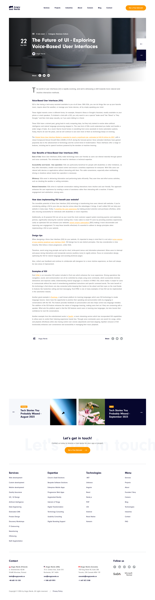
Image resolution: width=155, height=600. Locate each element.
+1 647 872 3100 (84, 580)
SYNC (38, 275)
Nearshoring (13, 531)
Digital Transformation (55, 507)
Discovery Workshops (16, 521)
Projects (57, 8)
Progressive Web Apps (56, 492)
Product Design (14, 517)
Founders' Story (130, 492)
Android (89, 512)
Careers (90, 8)
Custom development (16, 483)
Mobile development (16, 487)
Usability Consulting (55, 517)
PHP (87, 502)
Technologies (129, 507)
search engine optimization (80, 223)
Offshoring (12, 536)
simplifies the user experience (66, 209)
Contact (109, 8)
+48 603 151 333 (15, 580)
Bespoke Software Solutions (58, 483)
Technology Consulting (56, 512)
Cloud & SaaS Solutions (56, 478)
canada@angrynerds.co (88, 576)
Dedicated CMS (14, 512)
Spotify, (70, 316)
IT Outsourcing (14, 526)
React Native (90, 517)
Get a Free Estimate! (136, 8)
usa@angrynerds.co (51, 576)
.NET (87, 478)
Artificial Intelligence (16, 502)
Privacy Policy (58, 591)
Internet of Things (54, 502)
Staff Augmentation (16, 541)
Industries (69, 8)
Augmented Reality (54, 497)
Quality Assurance (15, 492)
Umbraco (89, 483)
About (80, 8)
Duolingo (54, 297)
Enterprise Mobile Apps (56, 487)
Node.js (89, 497)
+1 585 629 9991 (49, 580)
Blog (99, 8)
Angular (89, 487)
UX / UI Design (14, 497)
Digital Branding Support (56, 521)
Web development (15, 478)
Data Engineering (15, 507)
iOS (87, 507)
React (88, 492)
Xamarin (89, 521)
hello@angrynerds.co (17, 576)
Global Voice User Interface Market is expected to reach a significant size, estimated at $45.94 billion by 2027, (75, 137)
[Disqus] (77, 372)
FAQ (126, 521)
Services (47, 8)
